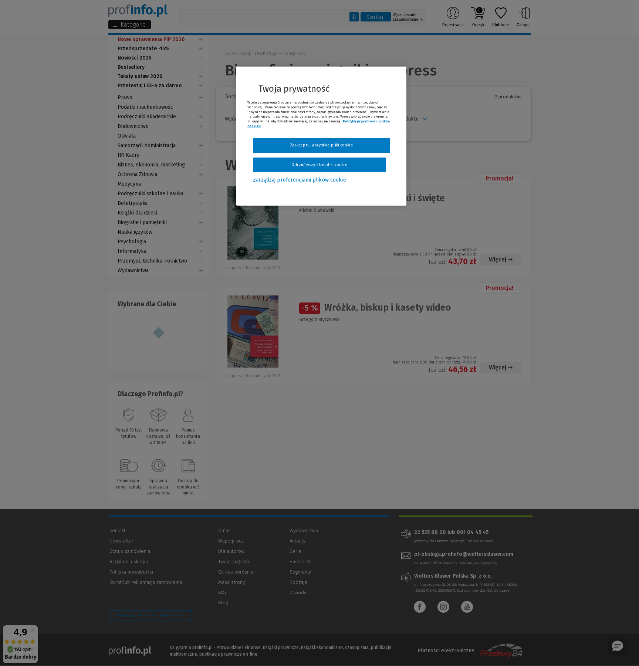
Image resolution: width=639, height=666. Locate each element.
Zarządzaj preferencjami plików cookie (299, 180)
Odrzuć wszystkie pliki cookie (319, 164)
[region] (321, 136)
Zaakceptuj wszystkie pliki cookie (321, 145)
